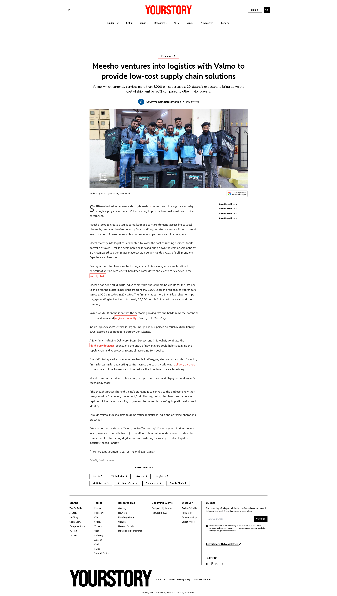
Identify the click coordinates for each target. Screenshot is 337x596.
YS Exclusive (118, 476)
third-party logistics (102, 345)
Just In (96, 476)
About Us (160, 579)
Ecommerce (167, 56)
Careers (171, 579)
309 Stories (192, 101)
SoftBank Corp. (126, 483)
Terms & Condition (202, 579)
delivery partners (184, 364)
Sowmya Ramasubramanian (163, 101)
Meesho (140, 476)
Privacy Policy (183, 579)
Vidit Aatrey (99, 483)
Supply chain (177, 483)
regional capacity (125, 318)
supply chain (97, 276)
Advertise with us (143, 467)
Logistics (161, 476)
